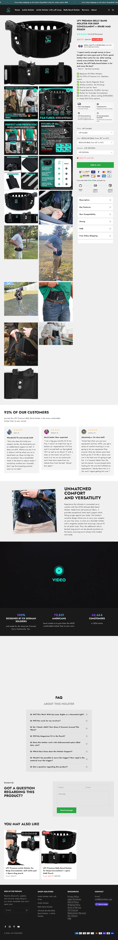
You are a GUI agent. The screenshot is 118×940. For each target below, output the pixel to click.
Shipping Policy (74, 905)
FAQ (69, 918)
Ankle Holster (28, 10)
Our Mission (73, 916)
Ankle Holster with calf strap (49, 10)
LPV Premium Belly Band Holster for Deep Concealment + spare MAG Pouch (57, 871)
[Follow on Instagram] (10, 927)
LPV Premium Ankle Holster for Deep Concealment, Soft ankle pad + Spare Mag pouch (21, 871)
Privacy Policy (73, 896)
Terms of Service (74, 907)
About (94, 10)
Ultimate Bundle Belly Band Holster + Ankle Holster (46, 913)
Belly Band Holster (72, 10)
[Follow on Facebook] (5, 927)
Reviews (85, 10)
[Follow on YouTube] (18, 927)
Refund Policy (73, 902)
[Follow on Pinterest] (14, 927)
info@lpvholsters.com (103, 899)
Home (17, 10)
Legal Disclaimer (74, 899)
